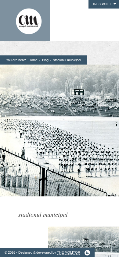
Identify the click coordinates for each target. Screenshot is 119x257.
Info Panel (102, 4)
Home (33, 60)
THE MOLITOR (68, 252)
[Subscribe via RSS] (87, 252)
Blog (45, 60)
